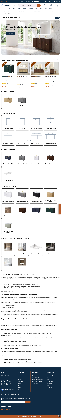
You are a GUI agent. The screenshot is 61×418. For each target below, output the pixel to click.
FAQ (48, 385)
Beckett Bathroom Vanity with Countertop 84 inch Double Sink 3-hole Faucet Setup (37, 80)
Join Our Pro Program (51, 375)
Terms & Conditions (36, 377)
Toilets (19, 387)
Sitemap (41, 416)
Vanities (19, 375)
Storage (19, 389)
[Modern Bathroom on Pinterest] (9, 409)
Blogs (48, 379)
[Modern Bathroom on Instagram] (4, 409)
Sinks (19, 385)
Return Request (50, 381)
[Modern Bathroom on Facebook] (2, 409)
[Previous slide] (54, 60)
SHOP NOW (11, 33)
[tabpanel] (30, 37)
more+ (12, 76)
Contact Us (49, 387)
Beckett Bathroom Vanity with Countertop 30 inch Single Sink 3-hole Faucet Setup (52, 80)
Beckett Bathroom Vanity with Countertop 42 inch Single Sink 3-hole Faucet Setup (8, 80)
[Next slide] (57, 60)
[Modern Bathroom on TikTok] (7, 409)
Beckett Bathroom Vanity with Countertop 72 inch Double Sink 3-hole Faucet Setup (23, 81)
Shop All (57, 17)
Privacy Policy (35, 375)
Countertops (20, 381)
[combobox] (29, 5)
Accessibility (35, 383)
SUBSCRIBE (28, 401)
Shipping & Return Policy (37, 379)
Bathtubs (20, 377)
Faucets (19, 383)
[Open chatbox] (59, 416)
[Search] (39, 5)
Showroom (49, 383)
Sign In (48, 377)
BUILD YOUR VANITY (4, 1)
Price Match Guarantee (37, 381)
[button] (57, 5)
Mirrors (19, 379)
